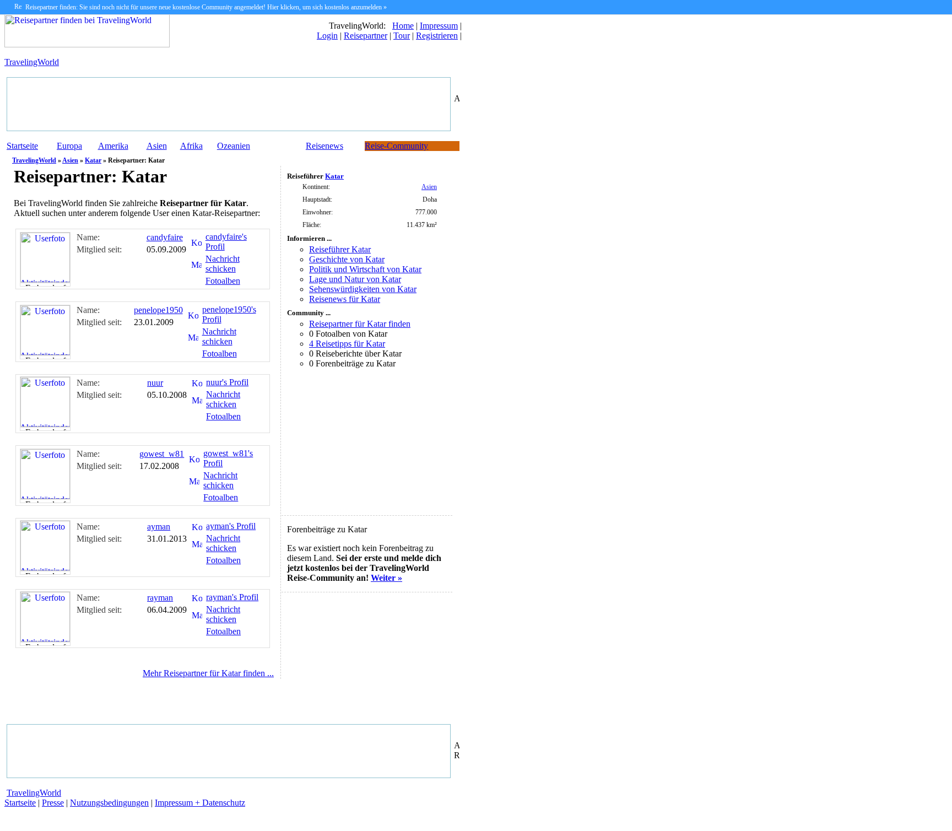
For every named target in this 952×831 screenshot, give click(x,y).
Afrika (191, 145)
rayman (160, 597)
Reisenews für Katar (344, 299)
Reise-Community (396, 145)
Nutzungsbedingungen (109, 802)
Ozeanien (233, 145)
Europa (69, 145)
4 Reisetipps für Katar (347, 343)
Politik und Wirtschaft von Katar (365, 269)
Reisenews (324, 145)
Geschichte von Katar (347, 259)
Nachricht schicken (222, 263)
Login (327, 35)
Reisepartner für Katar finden (359, 323)
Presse (53, 802)
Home (403, 25)
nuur (155, 382)
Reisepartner (365, 35)
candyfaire (165, 237)
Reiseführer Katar (340, 249)
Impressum (439, 25)
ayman (158, 526)
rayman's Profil (232, 597)
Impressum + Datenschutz (200, 802)
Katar (93, 160)
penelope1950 (158, 310)
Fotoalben (222, 280)
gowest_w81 (161, 453)
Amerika (113, 145)
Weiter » (386, 577)
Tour (401, 35)
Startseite (22, 145)
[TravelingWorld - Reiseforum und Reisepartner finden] (87, 44)
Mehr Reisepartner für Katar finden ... (208, 673)
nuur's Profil (227, 382)
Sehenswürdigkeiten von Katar (362, 289)
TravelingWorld (31, 62)
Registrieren (437, 35)
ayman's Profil (231, 526)
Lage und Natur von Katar (355, 279)
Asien (157, 145)
